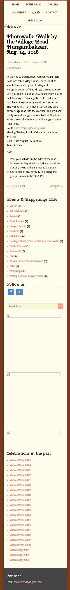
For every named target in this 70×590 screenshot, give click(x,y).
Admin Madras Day (18, 62)
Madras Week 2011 (20, 530)
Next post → (56, 185)
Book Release (17, 221)
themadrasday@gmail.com (28, 582)
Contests (14, 231)
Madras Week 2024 (20, 465)
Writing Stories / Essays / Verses (27, 276)
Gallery (53, 4)
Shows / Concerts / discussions (26, 261)
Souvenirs (19, 12)
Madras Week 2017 (20, 500)
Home (15, 4)
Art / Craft (15, 206)
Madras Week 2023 (20, 470)
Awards (14, 216)
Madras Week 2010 (20, 535)
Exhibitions (16, 236)
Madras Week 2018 (20, 495)
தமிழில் (36, 12)
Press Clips (35, 20)
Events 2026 (33, 4)
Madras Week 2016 (20, 505)
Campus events (18, 226)
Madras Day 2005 (19, 559)
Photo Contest (18, 246)
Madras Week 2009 (20, 540)
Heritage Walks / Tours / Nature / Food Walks (34, 241)
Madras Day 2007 (19, 550)
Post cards (15, 251)
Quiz (12, 256)
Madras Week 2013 (20, 520)
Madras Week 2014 (20, 515)
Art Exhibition (17, 211)
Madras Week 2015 (20, 510)
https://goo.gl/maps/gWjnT (30, 128)
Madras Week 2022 (20, 475)
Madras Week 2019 (20, 490)
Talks (12, 266)
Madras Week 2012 (20, 525)
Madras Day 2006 (19, 554)
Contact (52, 12)
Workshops (16, 271)
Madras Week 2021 (20, 480)
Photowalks (15, 68)
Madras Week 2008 (20, 545)
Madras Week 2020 (20, 485)
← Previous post (16, 185)
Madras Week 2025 (20, 460)
